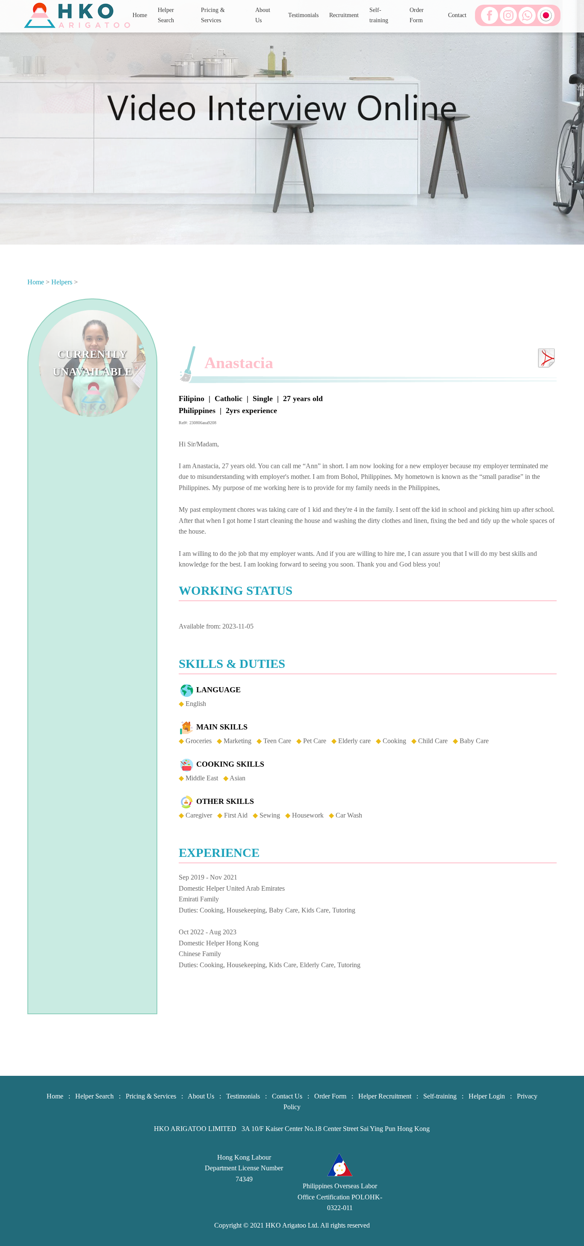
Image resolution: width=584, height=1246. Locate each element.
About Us (262, 14)
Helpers (61, 282)
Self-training (378, 14)
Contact (457, 15)
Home (140, 15)
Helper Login (487, 1096)
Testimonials (303, 15)
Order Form (417, 14)
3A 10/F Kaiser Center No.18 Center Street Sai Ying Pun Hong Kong (336, 1128)
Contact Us (287, 1096)
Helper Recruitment (384, 1096)
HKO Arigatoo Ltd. (292, 1225)
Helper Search (166, 14)
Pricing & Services (213, 14)
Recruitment (344, 15)
